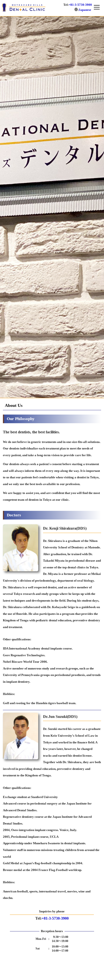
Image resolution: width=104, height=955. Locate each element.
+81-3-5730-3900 (80, 4)
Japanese (86, 10)
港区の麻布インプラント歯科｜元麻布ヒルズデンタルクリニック (23, 7)
